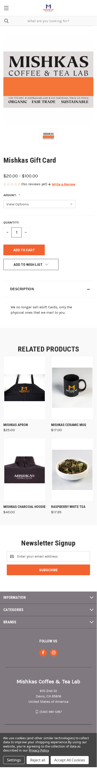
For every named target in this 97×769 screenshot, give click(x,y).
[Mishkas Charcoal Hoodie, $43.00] (24, 470)
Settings (14, 760)
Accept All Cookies (69, 760)
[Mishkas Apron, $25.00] (24, 388)
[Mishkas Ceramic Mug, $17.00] (72, 388)
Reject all (37, 760)
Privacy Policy (38, 750)
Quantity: (11, 222)
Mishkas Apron (15, 425)
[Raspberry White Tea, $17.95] (72, 470)
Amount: (10, 195)
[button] (61, 184)
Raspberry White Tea (68, 507)
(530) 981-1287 (51, 712)
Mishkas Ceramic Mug (68, 425)
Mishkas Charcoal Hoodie (24, 507)
